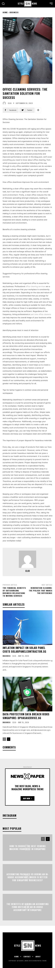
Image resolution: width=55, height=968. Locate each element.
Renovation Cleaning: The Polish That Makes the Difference (40, 590)
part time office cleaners (41, 314)
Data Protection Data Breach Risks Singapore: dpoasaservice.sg (26, 716)
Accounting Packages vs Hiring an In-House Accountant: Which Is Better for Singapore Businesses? (28, 877)
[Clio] (5, 103)
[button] (3, 3)
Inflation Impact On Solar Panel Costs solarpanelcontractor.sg (24, 649)
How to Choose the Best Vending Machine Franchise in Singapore (27, 847)
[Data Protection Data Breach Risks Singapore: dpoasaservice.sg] (27, 694)
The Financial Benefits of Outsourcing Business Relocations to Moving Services (14, 591)
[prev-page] (4, 739)
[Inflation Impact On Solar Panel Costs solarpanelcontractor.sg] (27, 627)
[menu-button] (51, 3)
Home (5, 12)
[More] (38, 110)
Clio (9, 103)
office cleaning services (35, 286)
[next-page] (8, 739)
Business (14, 12)
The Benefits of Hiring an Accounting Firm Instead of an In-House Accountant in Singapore (28, 907)
